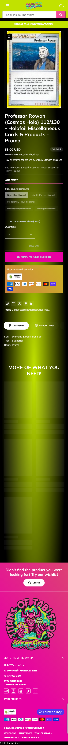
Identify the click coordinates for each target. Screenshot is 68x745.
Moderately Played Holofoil (21, 201)
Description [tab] (18, 325)
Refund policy (10, 733)
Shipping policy (10, 737)
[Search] (61, 14)
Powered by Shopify (34, 728)
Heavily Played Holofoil (19, 208)
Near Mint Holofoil (16, 195)
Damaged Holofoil (46, 208)
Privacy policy (25, 733)
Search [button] (36, 582)
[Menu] (7, 5)
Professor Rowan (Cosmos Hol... (32, 309)
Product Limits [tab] (46, 325)
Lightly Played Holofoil (43, 195)
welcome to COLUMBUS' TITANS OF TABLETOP (34, 24)
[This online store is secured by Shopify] (14, 278)
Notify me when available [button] (36, 256)
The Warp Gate (17, 728)
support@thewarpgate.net (22, 670)
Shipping (9, 154)
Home (8, 309)
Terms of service (42, 733)
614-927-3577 (14, 675)
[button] (60, 6)
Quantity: (10, 226)
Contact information (29, 737)
